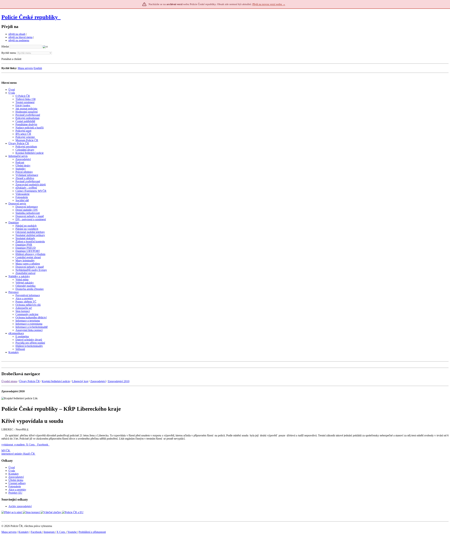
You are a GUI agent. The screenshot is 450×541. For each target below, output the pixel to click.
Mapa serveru (25, 68)
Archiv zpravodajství (20, 506)
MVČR (5, 450)
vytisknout (7, 444)
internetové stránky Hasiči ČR (18, 453)
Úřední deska (15, 480)
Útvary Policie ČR (29, 381)
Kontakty (13, 473)
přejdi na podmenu (18, 40)
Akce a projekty (17, 489)
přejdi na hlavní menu (20, 37)
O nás (11, 470)
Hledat (5, 46)
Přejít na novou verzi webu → (268, 4)
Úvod (11, 467)
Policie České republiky (29, 17)
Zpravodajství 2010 (118, 381)
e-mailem (19, 444)
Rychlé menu (8, 52)
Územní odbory (17, 483)
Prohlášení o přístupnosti (92, 531)
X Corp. (31, 444)
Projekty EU (15, 492)
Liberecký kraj (80, 381)
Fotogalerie (14, 486)
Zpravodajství (98, 381)
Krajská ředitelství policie (56, 381)
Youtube (72, 531)
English (38, 68)
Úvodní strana (9, 381)
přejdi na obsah (16, 34)
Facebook (43, 444)
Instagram (49, 531)
